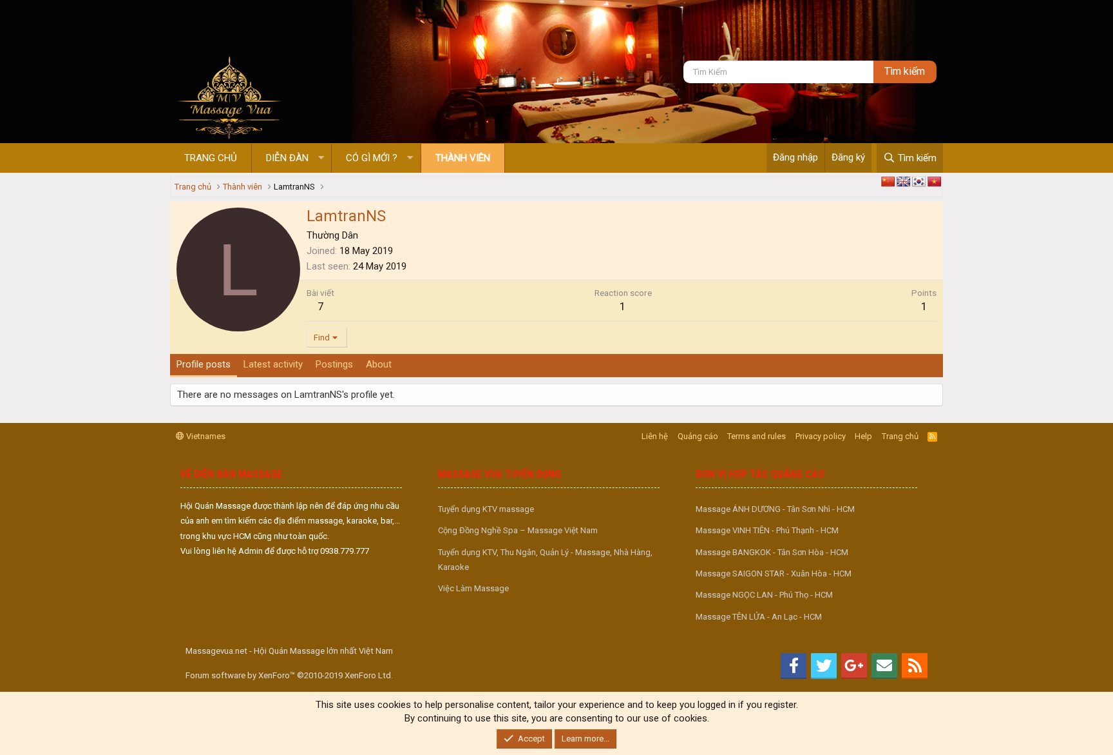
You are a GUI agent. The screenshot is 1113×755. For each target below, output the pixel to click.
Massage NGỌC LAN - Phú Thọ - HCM (764, 595)
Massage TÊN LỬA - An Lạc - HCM (759, 617)
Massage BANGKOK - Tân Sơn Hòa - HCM (772, 552)
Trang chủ (210, 158)
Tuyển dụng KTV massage (486, 509)
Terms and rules (756, 436)
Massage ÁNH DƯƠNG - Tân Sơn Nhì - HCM (775, 509)
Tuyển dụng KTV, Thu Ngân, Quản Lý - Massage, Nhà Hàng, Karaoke (545, 559)
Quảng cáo (698, 436)
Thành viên (462, 158)
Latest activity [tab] (273, 364)
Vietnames (204, 436)
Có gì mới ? (371, 158)
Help (863, 436)
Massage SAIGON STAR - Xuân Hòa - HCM (773, 573)
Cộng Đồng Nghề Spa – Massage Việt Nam (518, 530)
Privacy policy (820, 436)
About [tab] (379, 364)
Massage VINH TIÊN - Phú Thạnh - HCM (767, 530)
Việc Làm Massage (473, 588)
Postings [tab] (334, 364)
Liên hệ (655, 436)
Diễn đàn (287, 158)
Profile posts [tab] (203, 364)
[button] (321, 158)
